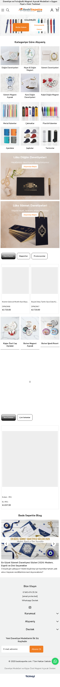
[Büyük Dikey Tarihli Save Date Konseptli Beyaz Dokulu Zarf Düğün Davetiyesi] (44, 280)
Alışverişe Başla (30, 166)
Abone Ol (36, 649)
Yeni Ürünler (8, 417)
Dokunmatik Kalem (39, 27)
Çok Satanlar (24, 417)
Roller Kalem (21, 27)
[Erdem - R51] (30, 459)
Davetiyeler (8, 256)
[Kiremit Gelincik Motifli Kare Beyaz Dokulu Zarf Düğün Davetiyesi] (15, 280)
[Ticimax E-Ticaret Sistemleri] (30, 676)
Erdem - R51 (7, 497)
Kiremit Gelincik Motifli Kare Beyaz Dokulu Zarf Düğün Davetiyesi (15, 302)
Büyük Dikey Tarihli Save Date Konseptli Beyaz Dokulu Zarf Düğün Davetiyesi (44, 302)
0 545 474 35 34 (30, 592)
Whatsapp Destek (30, 600)
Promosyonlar (39, 256)
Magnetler (23, 256)
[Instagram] (30, 607)
